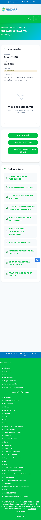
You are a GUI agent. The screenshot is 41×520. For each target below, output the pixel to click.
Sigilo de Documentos (12, 451)
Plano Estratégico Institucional (15, 480)
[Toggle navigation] (36, 18)
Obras (6, 442)
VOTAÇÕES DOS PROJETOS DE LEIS (23, 150)
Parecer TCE (8, 445)
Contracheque (9, 429)
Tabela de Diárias (10, 455)
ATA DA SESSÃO (23, 135)
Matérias (7, 423)
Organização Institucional (13, 387)
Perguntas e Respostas (12, 458)
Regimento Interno (11, 381)
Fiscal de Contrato (10, 439)
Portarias (7, 413)
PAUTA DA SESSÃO (23, 142)
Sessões (13, 27)
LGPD (5, 464)
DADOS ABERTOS (10, 493)
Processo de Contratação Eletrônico (17, 474)
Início (5, 27)
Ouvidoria (7, 371)
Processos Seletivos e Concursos (16, 496)
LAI (5, 461)
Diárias (6, 407)
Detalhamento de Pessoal (13, 426)
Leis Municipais (9, 410)
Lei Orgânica (8, 377)
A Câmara (7, 368)
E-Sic (5, 374)
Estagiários (8, 448)
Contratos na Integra (11, 400)
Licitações (7, 397)
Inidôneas (7, 483)
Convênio (7, 435)
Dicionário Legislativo (11, 384)
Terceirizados (9, 477)
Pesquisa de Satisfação (12, 471)
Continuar (20, 516)
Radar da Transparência (13, 432)
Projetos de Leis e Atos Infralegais (16, 486)
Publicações (8, 404)
